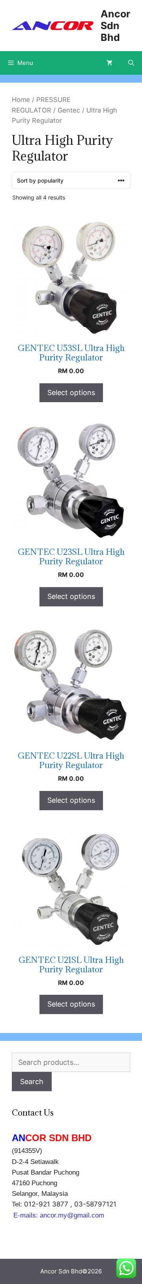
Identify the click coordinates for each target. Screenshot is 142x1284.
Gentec (69, 110)
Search (31, 1081)
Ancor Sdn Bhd (115, 25)
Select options (71, 392)
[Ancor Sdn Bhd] (52, 25)
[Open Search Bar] (131, 63)
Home (21, 99)
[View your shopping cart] (109, 63)
